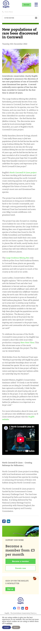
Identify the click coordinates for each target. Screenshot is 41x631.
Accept (6, 627)
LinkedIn (8, 521)
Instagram (18, 608)
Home (7, 12)
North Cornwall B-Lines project (23, 172)
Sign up (10, 589)
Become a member (20, 561)
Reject (16, 627)
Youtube (26, 608)
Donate (26, 4)
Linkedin (22, 608)
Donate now (20, 568)
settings (9, 623)
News (11, 12)
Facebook (4, 521)
